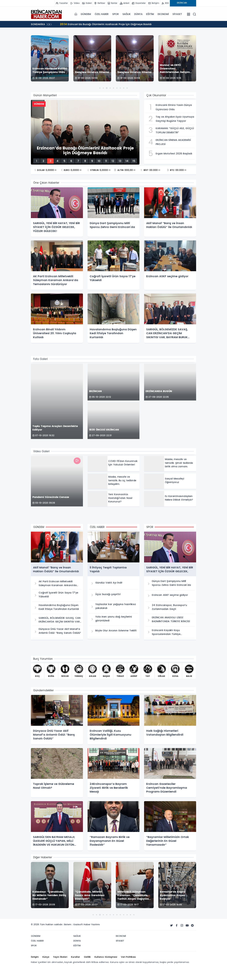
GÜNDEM (86, 14)
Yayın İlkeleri (60, 956)
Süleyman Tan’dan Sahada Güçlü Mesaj (89, 24)
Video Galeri (41, 451)
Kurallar (75, 956)
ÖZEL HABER (102, 14)
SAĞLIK (126, 14)
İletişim (35, 956)
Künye (45, 956)
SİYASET (177, 14)
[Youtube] (187, 925)
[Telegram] (192, 925)
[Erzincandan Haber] (46, 14)
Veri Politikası (128, 956)
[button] (99, 88)
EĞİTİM (150, 14)
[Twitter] (171, 925)
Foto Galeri (40, 359)
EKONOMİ (163, 14)
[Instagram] (181, 925)
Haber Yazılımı (92, 924)
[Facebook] (176, 925)
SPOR (115, 14)
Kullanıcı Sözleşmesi (106, 956)
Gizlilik (87, 956)
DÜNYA (138, 14)
